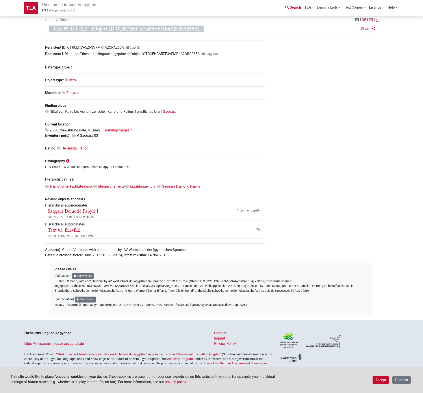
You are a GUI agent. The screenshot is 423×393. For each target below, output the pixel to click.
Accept (380, 380)
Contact (220, 333)
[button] (368, 29)
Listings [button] (375, 7)
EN (357, 20)
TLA (31, 8)
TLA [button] (307, 7)
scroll (73, 80)
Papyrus (72, 93)
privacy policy (175, 382)
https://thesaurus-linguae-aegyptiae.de (54, 343)
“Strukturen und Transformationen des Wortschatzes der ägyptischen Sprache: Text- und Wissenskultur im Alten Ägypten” (138, 354)
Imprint (219, 338)
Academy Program (180, 359)
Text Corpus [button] (353, 7)
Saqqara (169, 111)
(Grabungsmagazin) (118, 130)
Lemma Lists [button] (327, 7)
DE (364, 20)
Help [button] (391, 7)
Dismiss (401, 380)
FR (371, 20)
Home (49, 20)
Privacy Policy (225, 343)
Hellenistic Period (74, 148)
